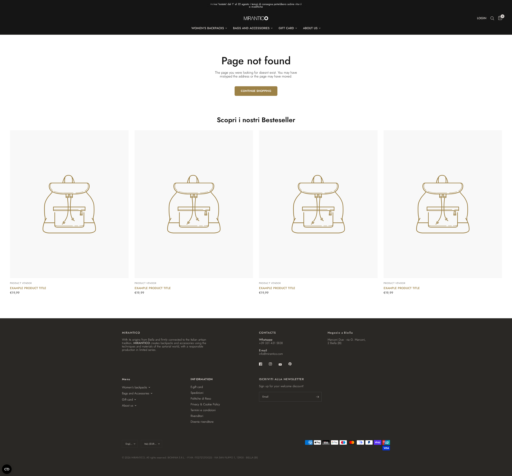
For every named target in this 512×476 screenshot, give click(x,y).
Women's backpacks (207, 28)
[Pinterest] (292, 363)
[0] (499, 18)
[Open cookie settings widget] (7, 469)
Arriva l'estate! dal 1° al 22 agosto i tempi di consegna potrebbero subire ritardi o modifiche (256, 5)
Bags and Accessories (251, 28)
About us (310, 28)
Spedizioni (197, 393)
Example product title (28, 288)
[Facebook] (263, 364)
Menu (126, 379)
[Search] (492, 18)
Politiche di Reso (201, 398)
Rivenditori (197, 416)
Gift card (286, 28)
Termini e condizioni (203, 410)
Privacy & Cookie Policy (205, 404)
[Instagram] (273, 364)
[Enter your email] (318, 397)
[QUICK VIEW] (69, 204)
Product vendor (21, 283)
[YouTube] (283, 364)
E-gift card (197, 387)
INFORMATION (202, 379)
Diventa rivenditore (202, 421)
